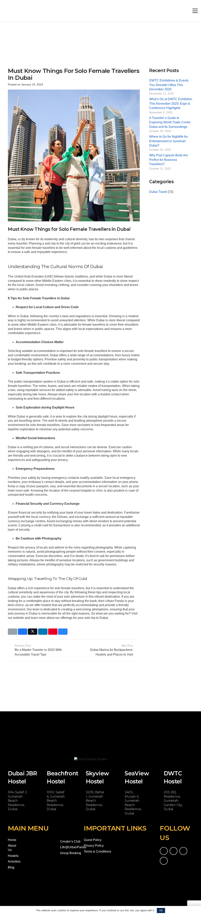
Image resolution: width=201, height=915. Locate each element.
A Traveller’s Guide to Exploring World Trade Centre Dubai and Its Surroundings (170, 122)
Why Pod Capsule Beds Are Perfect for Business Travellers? (168, 160)
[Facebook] (164, 851)
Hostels (13, 855)
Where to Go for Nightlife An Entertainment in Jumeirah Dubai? (168, 141)
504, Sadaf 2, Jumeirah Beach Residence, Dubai (17, 800)
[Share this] (22, 631)
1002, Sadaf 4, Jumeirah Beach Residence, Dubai (56, 800)
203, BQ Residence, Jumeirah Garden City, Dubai (173, 800)
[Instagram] (183, 851)
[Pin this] (53, 631)
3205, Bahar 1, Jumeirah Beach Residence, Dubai (95, 800)
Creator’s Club (70, 841)
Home (12, 840)
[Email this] (12, 631)
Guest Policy (92, 840)
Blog (11, 867)
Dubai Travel (158, 191)
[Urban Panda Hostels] (19, 11)
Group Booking (70, 853)
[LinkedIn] (164, 861)
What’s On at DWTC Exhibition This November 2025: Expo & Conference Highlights (170, 103)
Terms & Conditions (97, 851)
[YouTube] (173, 851)
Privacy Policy (94, 845)
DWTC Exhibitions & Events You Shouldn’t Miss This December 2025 (168, 85)
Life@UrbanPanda (73, 847)
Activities (14, 861)
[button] (195, 11)
